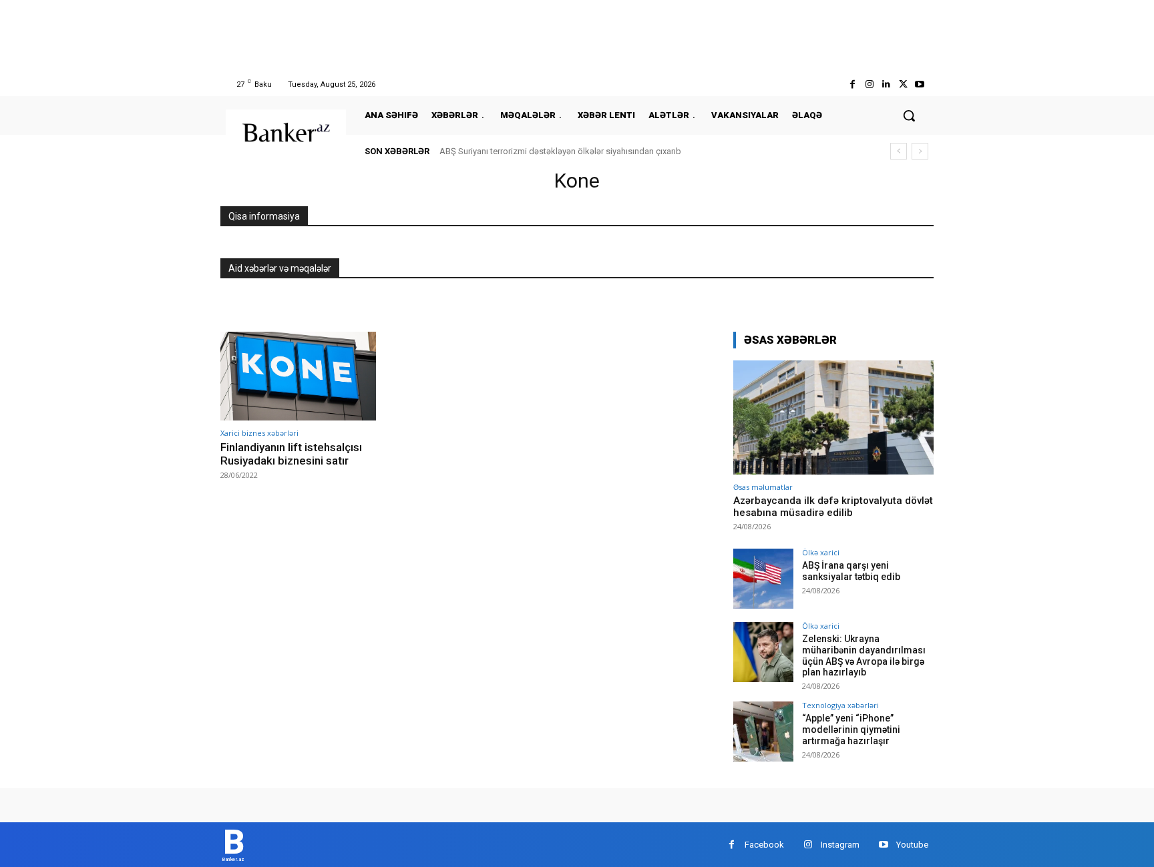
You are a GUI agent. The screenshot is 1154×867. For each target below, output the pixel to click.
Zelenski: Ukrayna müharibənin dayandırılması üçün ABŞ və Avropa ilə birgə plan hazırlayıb (864, 655)
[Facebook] (852, 84)
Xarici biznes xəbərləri (259, 433)
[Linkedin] (886, 84)
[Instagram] (869, 84)
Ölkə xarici (820, 552)
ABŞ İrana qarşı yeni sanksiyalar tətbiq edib (851, 571)
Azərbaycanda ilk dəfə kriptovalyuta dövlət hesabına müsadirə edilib (833, 507)
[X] (903, 84)
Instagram (840, 845)
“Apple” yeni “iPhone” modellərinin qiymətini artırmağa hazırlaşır (851, 729)
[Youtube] (920, 84)
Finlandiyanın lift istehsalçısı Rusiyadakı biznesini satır (291, 454)
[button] (909, 115)
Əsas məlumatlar (763, 487)
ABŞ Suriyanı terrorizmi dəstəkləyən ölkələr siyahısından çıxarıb (560, 151)
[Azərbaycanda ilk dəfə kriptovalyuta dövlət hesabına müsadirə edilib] (833, 417)
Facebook (764, 845)
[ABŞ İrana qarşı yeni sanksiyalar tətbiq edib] (763, 579)
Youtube (912, 845)
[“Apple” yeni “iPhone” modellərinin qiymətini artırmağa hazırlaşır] (763, 731)
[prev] (898, 151)
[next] (920, 151)
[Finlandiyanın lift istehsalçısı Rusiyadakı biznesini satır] (298, 376)
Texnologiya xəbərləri (840, 705)
